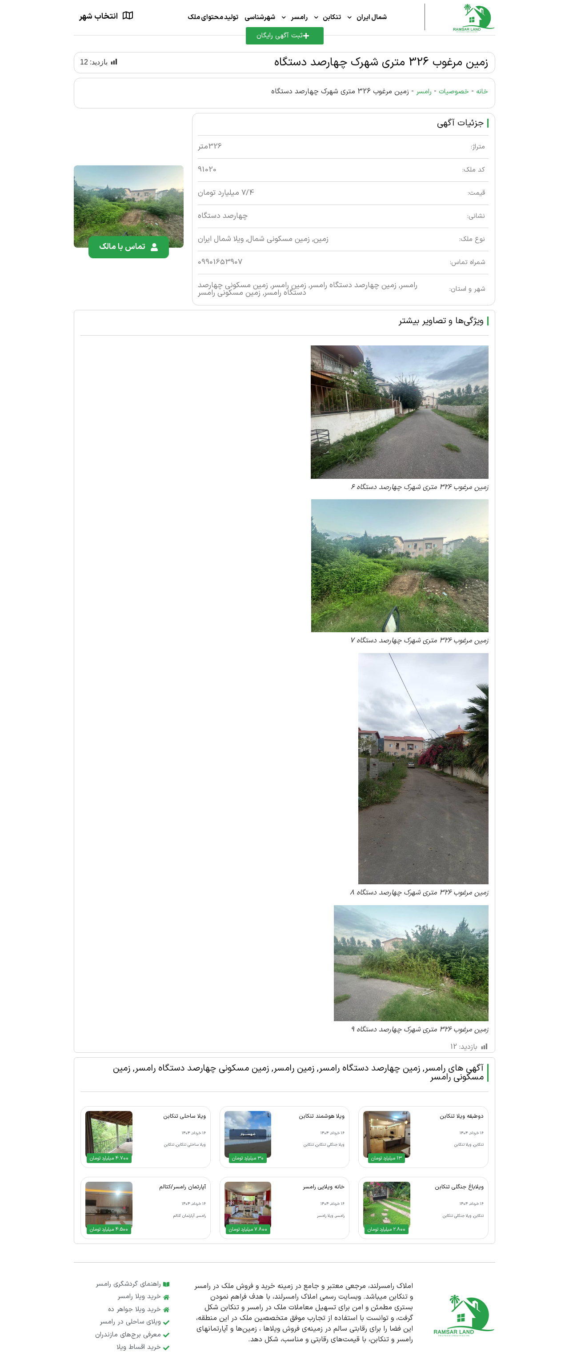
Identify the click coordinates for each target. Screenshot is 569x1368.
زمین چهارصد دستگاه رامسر (353, 285)
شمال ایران (372, 17)
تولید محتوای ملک (213, 17)
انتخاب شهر (98, 17)
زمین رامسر (289, 285)
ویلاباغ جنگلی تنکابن (459, 1187)
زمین (321, 239)
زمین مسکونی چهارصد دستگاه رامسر (202, 1068)
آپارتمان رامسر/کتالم (182, 1187)
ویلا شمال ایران (221, 239)
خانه (482, 92)
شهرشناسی (259, 17)
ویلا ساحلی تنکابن (184, 1116)
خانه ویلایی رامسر (324, 1187)
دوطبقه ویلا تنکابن (462, 1116)
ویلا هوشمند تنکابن (322, 1116)
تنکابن (332, 17)
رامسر (299, 17)
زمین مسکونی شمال (278, 239)
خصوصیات (454, 92)
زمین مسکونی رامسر (229, 293)
